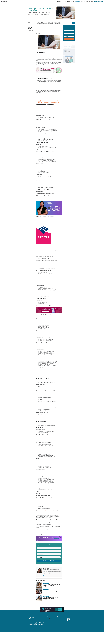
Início (28, 4)
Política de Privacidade (71, 630)
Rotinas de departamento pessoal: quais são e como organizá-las (51, 591)
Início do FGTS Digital (41, 98)
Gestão (82, 1)
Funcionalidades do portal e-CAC (31, 27)
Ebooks (92, 1)
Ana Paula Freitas (31, 14)
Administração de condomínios (61, 1)
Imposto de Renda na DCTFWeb (43, 99)
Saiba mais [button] (8, 626)
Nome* (65, 29)
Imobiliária (72, 1)
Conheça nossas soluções (98, 1)
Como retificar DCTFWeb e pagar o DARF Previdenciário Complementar (48, 102)
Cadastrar (69, 38)
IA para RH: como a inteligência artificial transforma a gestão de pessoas (50, 598)
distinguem (47, 510)
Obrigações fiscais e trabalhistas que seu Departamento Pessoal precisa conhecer (48, 101)
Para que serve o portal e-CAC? (30, 25)
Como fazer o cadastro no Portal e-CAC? (31, 30)
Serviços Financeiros (87, 1)
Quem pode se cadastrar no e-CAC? (31, 28)
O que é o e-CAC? (30, 24)
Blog (30, 4)
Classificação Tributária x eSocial (43, 97)
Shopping (68, 1)
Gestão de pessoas (77, 1)
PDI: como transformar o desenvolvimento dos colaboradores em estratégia (51, 585)
